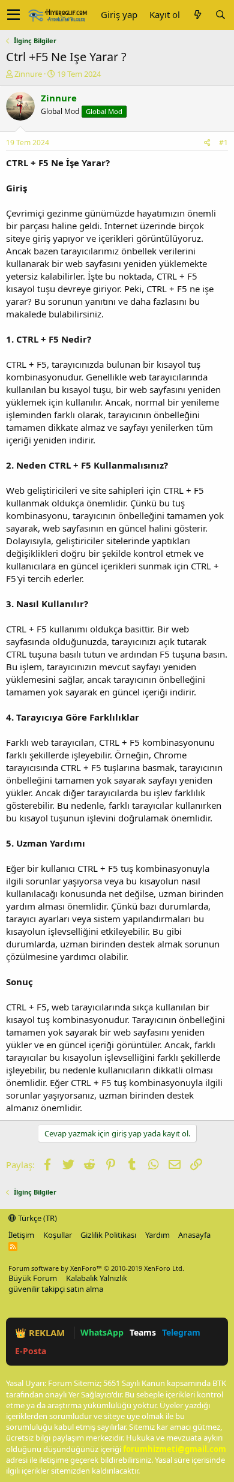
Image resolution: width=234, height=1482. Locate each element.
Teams (143, 1332)
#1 (223, 142)
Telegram (181, 1332)
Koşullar (57, 1234)
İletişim (21, 1234)
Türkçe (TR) (36, 1218)
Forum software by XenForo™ (96, 1268)
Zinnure (28, 73)
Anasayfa (194, 1234)
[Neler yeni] (197, 15)
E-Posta (30, 1351)
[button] (13, 15)
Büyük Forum (32, 1278)
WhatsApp (102, 1332)
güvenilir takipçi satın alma (55, 1288)
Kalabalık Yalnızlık (96, 1278)
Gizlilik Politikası (108, 1234)
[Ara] (220, 15)
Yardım (157, 1234)
